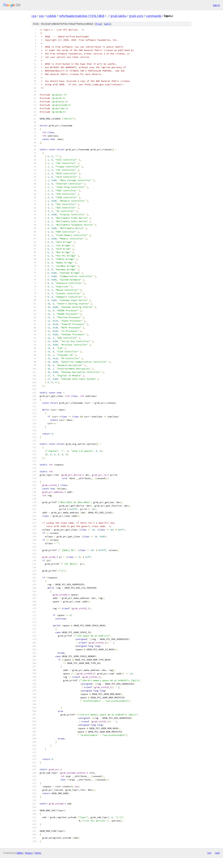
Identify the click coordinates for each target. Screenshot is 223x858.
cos (34, 16)
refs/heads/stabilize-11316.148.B (81, 16)
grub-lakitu (118, 16)
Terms (37, 852)
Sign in (216, 5)
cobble (51, 16)
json (217, 852)
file (98, 23)
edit (107, 23)
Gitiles (19, 852)
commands (153, 16)
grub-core (136, 16)
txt (209, 852)
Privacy (28, 852)
